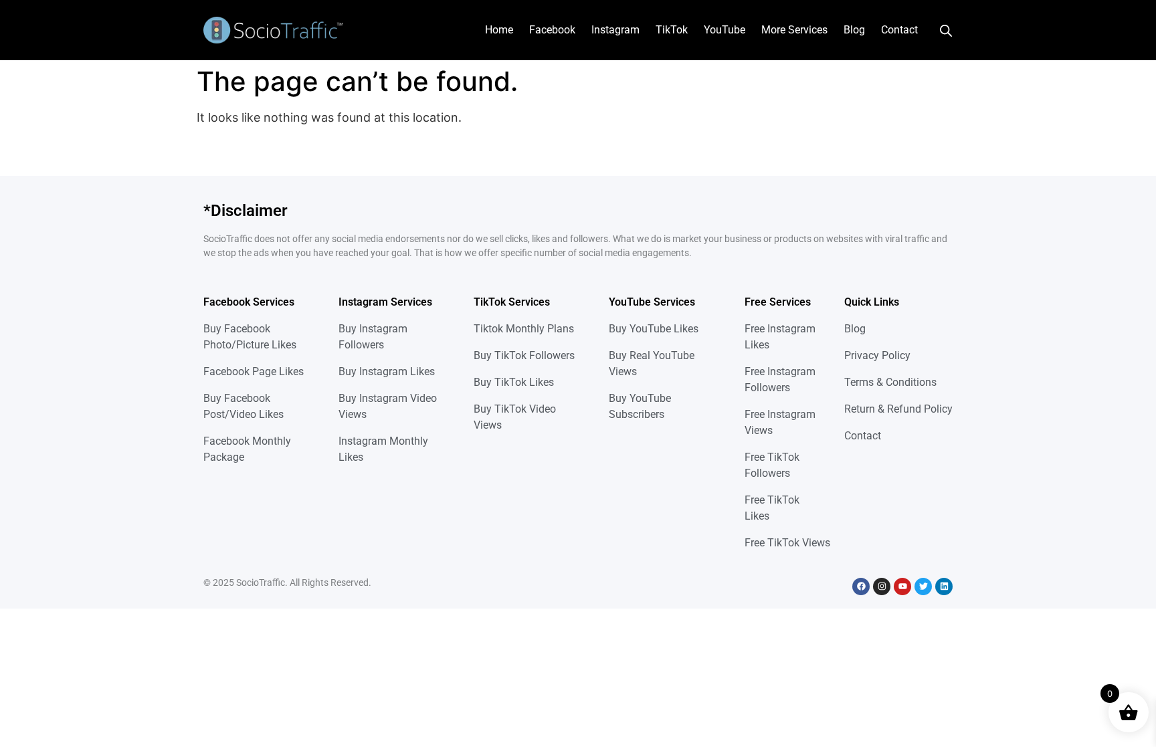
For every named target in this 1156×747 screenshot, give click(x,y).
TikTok (672, 29)
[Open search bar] (946, 30)
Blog (854, 29)
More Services (794, 29)
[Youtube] (902, 586)
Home (499, 29)
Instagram (615, 29)
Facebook (552, 29)
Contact (899, 29)
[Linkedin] (944, 586)
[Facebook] (861, 586)
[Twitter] (923, 586)
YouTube (724, 29)
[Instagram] (881, 586)
